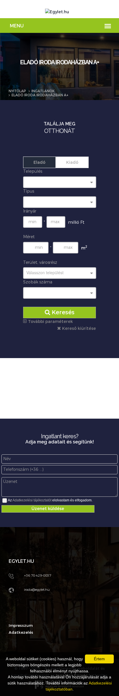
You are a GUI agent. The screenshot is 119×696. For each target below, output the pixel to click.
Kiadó (72, 162)
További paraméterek (50, 321)
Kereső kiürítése (78, 328)
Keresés (62, 312)
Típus (28, 191)
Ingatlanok (43, 91)
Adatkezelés (21, 632)
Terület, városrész (40, 262)
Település (32, 171)
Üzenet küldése (47, 508)
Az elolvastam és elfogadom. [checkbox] (50, 500)
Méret (29, 237)
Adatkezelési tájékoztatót (31, 500)
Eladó (39, 162)
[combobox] (59, 182)
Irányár (29, 211)
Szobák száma (37, 282)
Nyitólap (17, 91)
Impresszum (21, 625)
